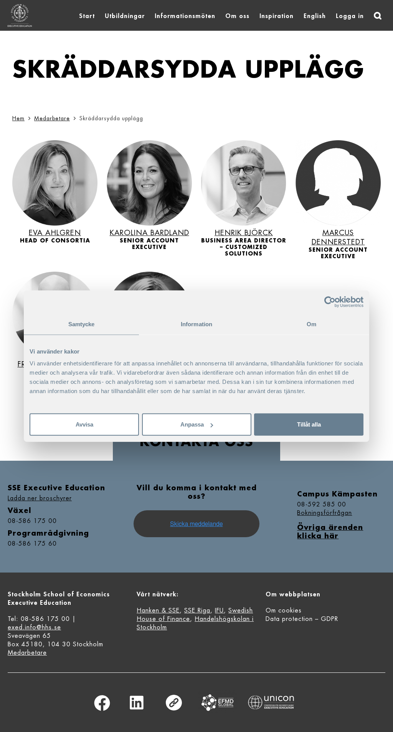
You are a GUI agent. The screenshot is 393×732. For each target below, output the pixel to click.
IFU (219, 611)
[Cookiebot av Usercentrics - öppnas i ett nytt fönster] (329, 301)
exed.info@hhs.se (34, 627)
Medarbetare (52, 118)
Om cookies (284, 611)
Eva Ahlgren (55, 232)
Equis (218, 703)
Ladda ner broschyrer (40, 498)
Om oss (237, 16)
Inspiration (276, 16)
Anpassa (192, 424)
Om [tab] (311, 323)
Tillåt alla (309, 424)
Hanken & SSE (158, 611)
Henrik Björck (244, 232)
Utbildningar (125, 16)
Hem (18, 118)
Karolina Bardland (149, 232)
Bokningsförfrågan (324, 513)
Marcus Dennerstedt (338, 237)
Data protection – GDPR (302, 619)
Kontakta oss (196, 441)
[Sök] (377, 16)
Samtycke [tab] (81, 323)
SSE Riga (197, 611)
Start (87, 16)
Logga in (350, 16)
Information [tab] (196, 323)
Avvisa (84, 424)
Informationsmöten (185, 16)
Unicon (271, 702)
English (315, 16)
